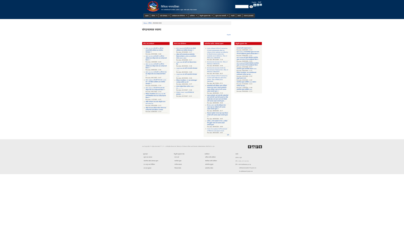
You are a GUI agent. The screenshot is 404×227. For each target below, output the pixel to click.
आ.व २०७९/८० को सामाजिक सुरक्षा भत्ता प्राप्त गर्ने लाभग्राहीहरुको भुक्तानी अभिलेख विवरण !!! (248, 53)
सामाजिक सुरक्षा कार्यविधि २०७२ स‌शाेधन (246, 82)
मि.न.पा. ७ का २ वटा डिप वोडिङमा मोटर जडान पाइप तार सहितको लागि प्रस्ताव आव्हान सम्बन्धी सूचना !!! (216, 107)
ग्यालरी (232, 16)
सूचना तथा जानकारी (220, 16)
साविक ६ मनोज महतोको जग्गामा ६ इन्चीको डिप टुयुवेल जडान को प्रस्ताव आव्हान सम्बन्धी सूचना (217, 123)
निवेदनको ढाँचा (177, 168)
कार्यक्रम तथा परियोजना (178, 16)
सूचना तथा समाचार (148, 157)
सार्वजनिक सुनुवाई (209, 164)
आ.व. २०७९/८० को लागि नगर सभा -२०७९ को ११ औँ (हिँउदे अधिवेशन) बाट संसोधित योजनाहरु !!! (156, 82)
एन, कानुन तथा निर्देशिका (149, 164)
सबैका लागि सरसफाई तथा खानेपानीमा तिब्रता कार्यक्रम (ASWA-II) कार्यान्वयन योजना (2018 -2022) (186, 56)
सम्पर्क (239, 16)
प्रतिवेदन (191, 16)
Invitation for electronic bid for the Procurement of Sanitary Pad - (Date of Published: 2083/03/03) (217, 70)
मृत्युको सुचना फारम (241, 78)
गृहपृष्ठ (146, 16)
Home (145, 23)
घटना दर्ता (176, 157)
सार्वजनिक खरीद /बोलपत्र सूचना (151, 161)
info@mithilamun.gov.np (245, 164)
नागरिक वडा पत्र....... (242, 86)
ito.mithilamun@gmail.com (246, 171)
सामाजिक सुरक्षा (177, 161)
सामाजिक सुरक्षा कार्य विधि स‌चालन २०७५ (246, 69)
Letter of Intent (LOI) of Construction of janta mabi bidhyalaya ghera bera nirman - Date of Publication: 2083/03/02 (217, 78)
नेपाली (259, 2)
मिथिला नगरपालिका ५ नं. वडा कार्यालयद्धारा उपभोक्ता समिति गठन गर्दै (186, 81)
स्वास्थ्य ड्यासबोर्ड (248, 16)
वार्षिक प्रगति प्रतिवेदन (210, 157)
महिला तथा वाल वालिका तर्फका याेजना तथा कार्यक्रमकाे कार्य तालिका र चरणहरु (156, 109)
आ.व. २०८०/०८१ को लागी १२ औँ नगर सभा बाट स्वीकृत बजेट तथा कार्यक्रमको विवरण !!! (156, 74)
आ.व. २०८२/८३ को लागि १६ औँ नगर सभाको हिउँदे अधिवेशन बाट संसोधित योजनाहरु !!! (154, 50)
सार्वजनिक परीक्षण (209, 168)
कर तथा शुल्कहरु (147, 168)
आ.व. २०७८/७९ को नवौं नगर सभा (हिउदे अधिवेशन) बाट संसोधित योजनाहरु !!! (186, 49)
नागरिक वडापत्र (178, 164)
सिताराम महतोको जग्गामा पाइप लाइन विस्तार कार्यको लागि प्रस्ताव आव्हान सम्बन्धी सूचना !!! (217, 115)
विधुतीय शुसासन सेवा (204, 16)
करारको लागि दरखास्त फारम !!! (244, 48)
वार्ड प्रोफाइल (163, 16)
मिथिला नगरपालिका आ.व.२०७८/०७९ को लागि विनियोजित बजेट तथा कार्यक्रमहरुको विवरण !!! (156, 95)
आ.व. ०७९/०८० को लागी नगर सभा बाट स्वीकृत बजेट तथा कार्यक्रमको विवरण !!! (155, 89)
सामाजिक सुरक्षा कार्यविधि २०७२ (244, 89)
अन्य (228, 135)
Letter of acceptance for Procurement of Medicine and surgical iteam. (217, 130)
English (254, 2)
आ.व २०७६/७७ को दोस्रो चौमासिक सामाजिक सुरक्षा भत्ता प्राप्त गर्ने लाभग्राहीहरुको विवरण (248, 64)
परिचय (152, 16)
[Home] (153, 6)
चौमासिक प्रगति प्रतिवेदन (211, 161)
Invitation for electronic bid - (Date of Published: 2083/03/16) (217, 63)
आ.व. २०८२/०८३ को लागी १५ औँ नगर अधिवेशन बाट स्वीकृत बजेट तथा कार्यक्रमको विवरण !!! (156, 58)
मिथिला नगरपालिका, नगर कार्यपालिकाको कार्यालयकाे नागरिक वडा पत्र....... (246, 73)
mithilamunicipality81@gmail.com (247, 168)
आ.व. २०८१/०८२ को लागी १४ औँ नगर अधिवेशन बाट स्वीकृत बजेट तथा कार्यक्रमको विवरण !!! (156, 66)
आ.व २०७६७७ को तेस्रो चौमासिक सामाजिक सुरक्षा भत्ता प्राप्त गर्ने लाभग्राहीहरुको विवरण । (248, 58)
